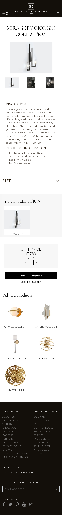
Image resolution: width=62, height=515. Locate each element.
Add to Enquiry (31, 275)
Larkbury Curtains (15, 457)
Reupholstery (43, 446)
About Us (8, 417)
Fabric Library (43, 439)
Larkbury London (14, 453)
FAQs (37, 424)
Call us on (18, 472)
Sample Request (44, 428)
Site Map (7, 450)
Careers (8, 435)
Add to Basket (31, 282)
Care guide (41, 442)
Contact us (10, 420)
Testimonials (11, 431)
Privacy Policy (12, 446)
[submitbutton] (56, 489)
